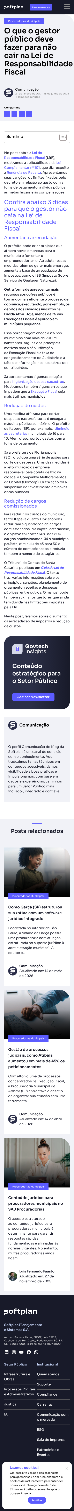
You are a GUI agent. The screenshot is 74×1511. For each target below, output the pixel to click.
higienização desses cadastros (38, 381)
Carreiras (45, 1404)
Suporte (44, 1384)
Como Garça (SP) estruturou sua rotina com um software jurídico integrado (35, 913)
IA (6, 1414)
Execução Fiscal (44, 391)
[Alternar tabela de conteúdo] (61, 137)
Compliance (47, 1394)
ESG (40, 1429)
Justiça (10, 1404)
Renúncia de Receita (24, 172)
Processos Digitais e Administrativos (20, 1391)
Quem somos (48, 1374)
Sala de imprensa (51, 1440)
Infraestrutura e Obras (17, 1376)
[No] (67, 1468)
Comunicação (27, 89)
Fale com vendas (41, 7)
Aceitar (37, 1500)
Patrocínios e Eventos (48, 1452)
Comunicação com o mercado (52, 1417)
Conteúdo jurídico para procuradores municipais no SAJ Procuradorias (35, 1204)
